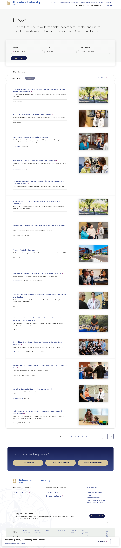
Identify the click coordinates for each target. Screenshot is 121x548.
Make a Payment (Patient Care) (69, 2)
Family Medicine (18, 398)
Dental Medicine (18, 352)
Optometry (17, 146)
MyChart (53, 2)
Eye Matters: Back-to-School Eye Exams (30, 137)
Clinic (48, 47)
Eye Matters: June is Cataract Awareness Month (34, 160)
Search (15, 47)
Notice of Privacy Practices (15, 543)
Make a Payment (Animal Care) (90, 2)
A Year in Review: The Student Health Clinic (32, 115)
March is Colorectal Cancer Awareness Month (33, 389)
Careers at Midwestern (94, 492)
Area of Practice (85, 47)
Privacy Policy (101, 541)
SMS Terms (61, 530)
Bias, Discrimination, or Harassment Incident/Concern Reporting (87, 533)
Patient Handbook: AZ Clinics (96, 500)
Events (108, 2)
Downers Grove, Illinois (55, 492)
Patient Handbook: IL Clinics (95, 503)
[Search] (113, 2)
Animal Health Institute (93, 463)
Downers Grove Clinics (60, 463)
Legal (47, 530)
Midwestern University (94, 490)
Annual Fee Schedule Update (25, 250)
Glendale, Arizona (20, 492)
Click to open (82, 7)
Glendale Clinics (28, 463)
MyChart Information (93, 497)
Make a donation (96, 516)
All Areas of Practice (88, 52)
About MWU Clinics (93, 487)
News (102, 2)
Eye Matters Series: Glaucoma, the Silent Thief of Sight (37, 273)
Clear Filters (101, 78)
